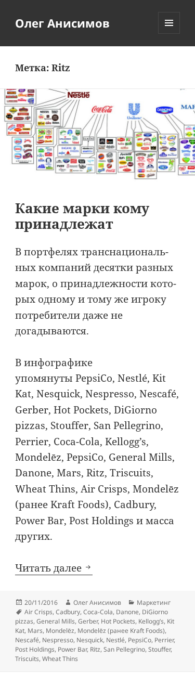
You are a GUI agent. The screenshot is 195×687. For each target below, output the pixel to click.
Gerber (88, 621)
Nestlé (115, 640)
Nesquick (89, 640)
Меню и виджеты (169, 33)
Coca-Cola (98, 611)
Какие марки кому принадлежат (82, 216)
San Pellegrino (124, 649)
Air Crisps (38, 611)
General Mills (55, 621)
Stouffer (159, 649)
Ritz (95, 649)
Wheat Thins (60, 658)
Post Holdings (35, 649)
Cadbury (68, 611)
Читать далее (54, 568)
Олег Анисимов (62, 23)
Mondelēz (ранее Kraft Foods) (121, 630)
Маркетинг (154, 602)
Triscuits (27, 658)
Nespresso (57, 640)
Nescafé (27, 640)
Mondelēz (60, 630)
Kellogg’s (151, 621)
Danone (127, 611)
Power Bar (72, 649)
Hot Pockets (118, 621)
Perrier (164, 640)
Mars (35, 630)
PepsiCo (139, 640)
